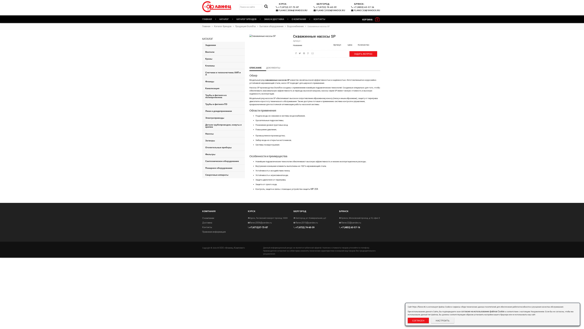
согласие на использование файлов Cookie (482, 311)
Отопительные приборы (218, 147)
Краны (208, 58)
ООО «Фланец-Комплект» (232, 248)
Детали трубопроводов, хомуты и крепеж (223, 125)
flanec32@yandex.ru (351, 222)
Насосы (209, 133)
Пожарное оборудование (218, 168)
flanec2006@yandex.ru (261, 222)
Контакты (319, 19)
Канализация (212, 88)
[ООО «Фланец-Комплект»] (217, 6)
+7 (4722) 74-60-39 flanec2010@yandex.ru (330, 7)
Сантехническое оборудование (222, 161)
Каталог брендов (222, 26)
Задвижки (210, 45)
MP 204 (314, 189)
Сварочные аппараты (216, 174)
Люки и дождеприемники (218, 111)
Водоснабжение (295, 26)
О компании (299, 19)
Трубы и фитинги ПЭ (216, 104)
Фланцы (209, 81)
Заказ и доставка (274, 19)
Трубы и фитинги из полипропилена (216, 96)
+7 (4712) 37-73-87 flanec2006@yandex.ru (293, 7)
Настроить (443, 320)
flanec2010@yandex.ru (306, 222)
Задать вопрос (363, 54)
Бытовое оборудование (271, 26)
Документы (273, 67)
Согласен (418, 320)
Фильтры (210, 154)
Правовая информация (214, 232)
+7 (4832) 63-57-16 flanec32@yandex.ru (366, 7)
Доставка (207, 222)
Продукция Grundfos (245, 26)
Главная (207, 19)
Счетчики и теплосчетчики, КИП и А (223, 73)
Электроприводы (214, 118)
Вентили (209, 52)
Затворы (210, 140)
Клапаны (210, 65)
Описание (255, 67)
